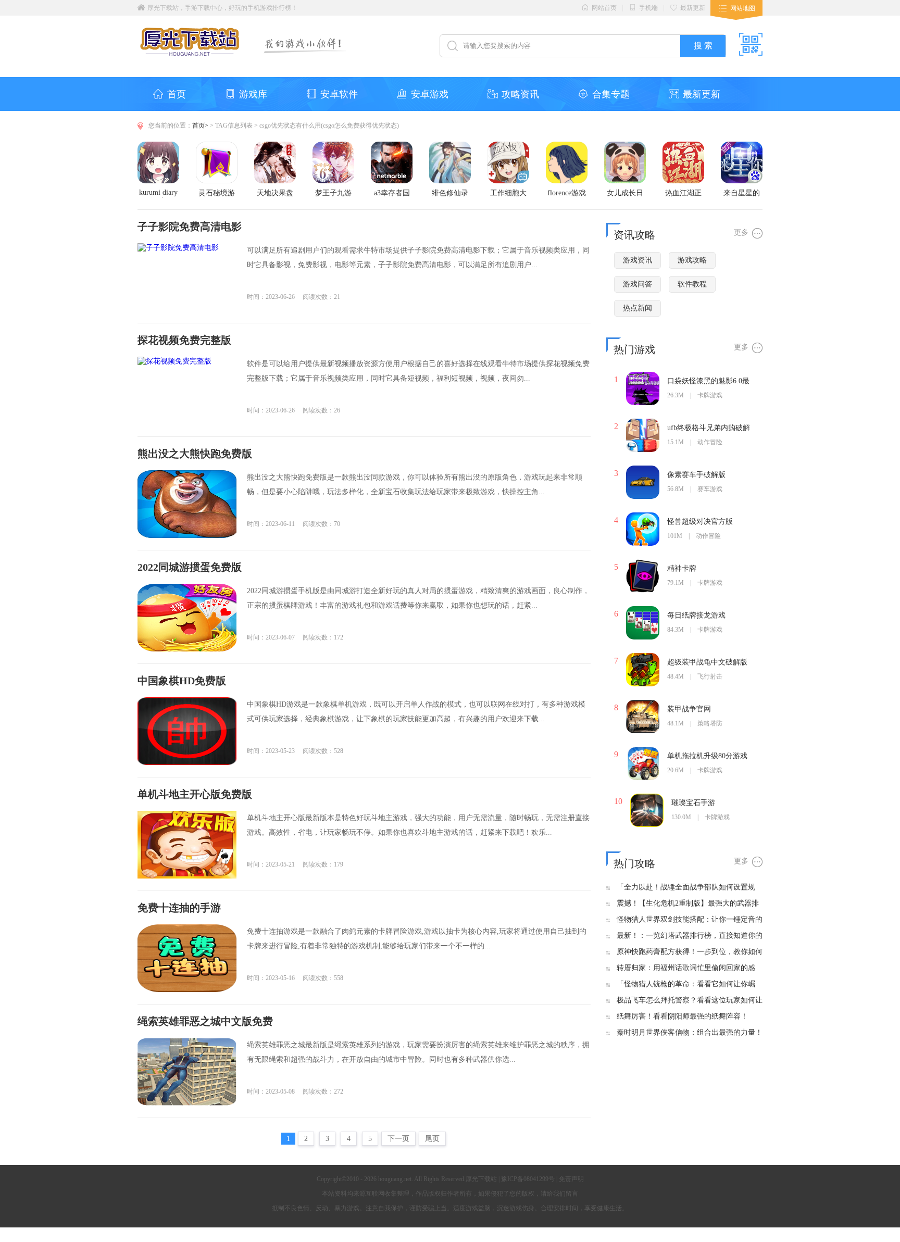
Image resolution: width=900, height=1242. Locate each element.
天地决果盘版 (275, 193)
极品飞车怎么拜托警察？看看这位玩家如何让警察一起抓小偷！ (689, 1000)
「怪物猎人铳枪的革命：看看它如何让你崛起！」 (686, 984)
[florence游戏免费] (567, 145)
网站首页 (604, 7)
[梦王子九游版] (333, 145)
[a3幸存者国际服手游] (392, 145)
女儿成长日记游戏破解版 (625, 193)
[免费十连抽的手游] (187, 958)
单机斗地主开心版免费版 (195, 794)
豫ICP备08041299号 (528, 1179)
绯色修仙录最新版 (450, 193)
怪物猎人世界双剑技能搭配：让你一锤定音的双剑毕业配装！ (689, 919)
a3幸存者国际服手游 (392, 193)
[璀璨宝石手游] (647, 797)
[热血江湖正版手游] (683, 145)
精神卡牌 (681, 568)
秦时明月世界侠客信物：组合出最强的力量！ (689, 1032)
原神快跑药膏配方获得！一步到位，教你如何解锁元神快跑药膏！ (689, 952)
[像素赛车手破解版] (642, 469)
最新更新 (692, 7)
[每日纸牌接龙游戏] (642, 610)
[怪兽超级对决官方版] (642, 516)
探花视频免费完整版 (184, 340)
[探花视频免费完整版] (187, 390)
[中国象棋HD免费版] (187, 731)
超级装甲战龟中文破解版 (707, 662)
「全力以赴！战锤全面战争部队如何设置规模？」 (686, 887)
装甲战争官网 (689, 709)
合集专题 (611, 94)
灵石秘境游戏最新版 (216, 193)
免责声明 (571, 1179)
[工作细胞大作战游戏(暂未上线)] (508, 145)
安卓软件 (339, 94)
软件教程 (692, 284)
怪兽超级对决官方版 (700, 521)
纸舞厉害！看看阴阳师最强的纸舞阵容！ (682, 1016)
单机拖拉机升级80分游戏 (707, 756)
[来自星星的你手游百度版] (741, 145)
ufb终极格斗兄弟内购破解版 (708, 428)
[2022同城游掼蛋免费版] (187, 617)
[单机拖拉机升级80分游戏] (642, 751)
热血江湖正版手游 (683, 193)
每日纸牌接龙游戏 (696, 615)
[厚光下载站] (191, 47)
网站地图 (742, 8)
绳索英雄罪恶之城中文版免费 (205, 1021)
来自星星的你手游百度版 (741, 193)
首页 (176, 94)
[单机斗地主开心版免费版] (187, 845)
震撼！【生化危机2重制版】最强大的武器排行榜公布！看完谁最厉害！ (688, 903)
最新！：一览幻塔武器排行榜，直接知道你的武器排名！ (689, 936)
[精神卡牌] (642, 563)
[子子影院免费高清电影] (187, 277)
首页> (200, 125)
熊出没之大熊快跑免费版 (195, 453)
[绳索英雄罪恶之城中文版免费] (187, 1072)
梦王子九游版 (333, 193)
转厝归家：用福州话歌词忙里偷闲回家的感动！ (686, 968)
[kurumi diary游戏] (158, 145)
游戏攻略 (692, 260)
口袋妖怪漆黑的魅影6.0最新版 (708, 381)
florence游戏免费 (566, 193)
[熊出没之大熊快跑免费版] (187, 504)
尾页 (432, 1139)
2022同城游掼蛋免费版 (190, 567)
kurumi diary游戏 (158, 193)
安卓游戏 (429, 94)
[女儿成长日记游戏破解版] (625, 145)
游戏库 (253, 94)
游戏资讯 (637, 260)
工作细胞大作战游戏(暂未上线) (508, 193)
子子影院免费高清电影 (190, 226)
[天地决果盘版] (275, 145)
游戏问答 (637, 284)
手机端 (648, 7)
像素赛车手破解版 (696, 475)
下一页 (398, 1139)
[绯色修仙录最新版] (450, 145)
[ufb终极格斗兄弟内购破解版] (642, 422)
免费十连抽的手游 (179, 907)
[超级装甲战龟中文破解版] (642, 657)
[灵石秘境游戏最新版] (217, 145)
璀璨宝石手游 (693, 803)
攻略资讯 (520, 94)
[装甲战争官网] (642, 704)
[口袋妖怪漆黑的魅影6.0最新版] (642, 376)
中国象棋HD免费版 (182, 680)
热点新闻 (637, 308)
